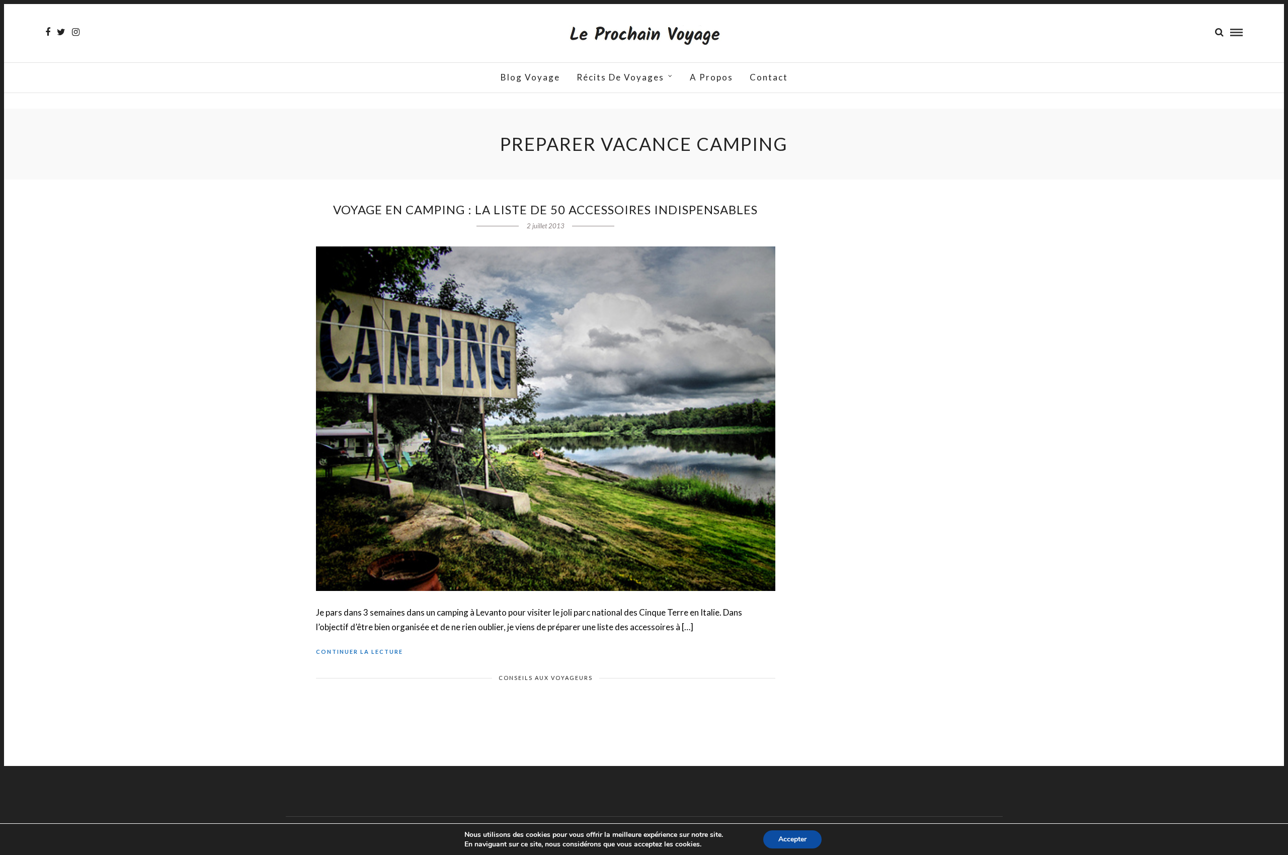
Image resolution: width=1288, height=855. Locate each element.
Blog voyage (530, 77)
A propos (711, 77)
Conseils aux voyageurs (546, 677)
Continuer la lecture (359, 651)
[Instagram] (75, 32)
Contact (769, 77)
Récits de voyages (620, 77)
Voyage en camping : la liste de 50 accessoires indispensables (545, 209)
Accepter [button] (792, 839)
